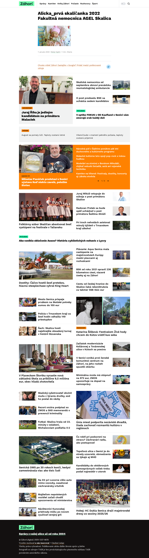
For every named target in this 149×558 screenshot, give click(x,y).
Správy (43, 3)
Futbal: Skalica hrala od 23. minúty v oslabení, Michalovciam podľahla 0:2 (54, 424)
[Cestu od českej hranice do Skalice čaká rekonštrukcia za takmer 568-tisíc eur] (121, 286)
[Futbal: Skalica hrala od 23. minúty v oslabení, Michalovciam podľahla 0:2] (27, 424)
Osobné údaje (58, 543)
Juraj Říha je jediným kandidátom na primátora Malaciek (41, 116)
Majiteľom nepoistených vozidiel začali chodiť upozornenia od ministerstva (55, 497)
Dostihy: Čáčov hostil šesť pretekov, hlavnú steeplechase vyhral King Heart (44, 284)
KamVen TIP (26, 176)
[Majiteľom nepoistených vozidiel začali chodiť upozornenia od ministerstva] (27, 497)
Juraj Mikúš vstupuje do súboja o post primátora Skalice (90, 196)
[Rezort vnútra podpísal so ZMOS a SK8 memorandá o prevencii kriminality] (27, 410)
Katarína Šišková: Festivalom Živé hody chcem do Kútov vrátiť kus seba (101, 333)
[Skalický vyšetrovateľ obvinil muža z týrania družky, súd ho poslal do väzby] (27, 396)
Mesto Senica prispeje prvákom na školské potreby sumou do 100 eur (54, 302)
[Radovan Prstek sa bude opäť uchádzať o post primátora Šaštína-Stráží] (121, 211)
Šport (95, 3)
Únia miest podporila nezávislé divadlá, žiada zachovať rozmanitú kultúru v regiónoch (101, 425)
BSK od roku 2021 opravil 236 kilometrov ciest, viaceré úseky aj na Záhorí (93, 272)
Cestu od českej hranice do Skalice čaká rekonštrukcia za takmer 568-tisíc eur (92, 286)
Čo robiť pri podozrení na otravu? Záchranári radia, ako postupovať (91, 439)
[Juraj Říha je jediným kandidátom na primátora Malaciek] (46, 90)
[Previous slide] (98, 181)
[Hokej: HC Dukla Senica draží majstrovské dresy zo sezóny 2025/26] (103, 493)
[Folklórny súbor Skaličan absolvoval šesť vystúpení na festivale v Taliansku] (46, 207)
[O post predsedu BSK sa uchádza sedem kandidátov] (121, 99)
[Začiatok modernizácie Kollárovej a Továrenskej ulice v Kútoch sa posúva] (121, 346)
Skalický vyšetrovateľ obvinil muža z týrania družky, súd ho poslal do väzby (55, 396)
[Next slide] (108, 181)
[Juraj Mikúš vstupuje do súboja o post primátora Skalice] (121, 196)
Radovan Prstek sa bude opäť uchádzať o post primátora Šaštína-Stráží (91, 211)
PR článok (81, 111)
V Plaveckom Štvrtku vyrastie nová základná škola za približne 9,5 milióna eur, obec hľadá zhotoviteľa (44, 378)
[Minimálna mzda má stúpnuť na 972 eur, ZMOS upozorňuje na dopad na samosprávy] (121, 379)
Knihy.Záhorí (63, 3)
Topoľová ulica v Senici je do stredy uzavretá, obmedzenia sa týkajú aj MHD (93, 454)
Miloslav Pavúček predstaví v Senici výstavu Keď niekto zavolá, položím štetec (45, 182)
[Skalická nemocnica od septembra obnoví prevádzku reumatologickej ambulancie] (121, 85)
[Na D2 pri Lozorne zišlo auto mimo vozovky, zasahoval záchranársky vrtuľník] (27, 483)
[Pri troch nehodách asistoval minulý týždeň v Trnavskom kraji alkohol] (121, 225)
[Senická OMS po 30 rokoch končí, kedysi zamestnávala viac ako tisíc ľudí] (46, 450)
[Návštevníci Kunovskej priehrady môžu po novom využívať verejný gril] (27, 511)
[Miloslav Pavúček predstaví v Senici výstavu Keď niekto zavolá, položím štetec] (46, 159)
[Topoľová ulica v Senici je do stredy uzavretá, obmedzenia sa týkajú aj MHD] (121, 454)
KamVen (52, 3)
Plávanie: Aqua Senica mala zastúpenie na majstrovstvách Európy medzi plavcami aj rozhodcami (92, 255)
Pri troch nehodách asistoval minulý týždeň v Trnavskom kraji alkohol (93, 225)
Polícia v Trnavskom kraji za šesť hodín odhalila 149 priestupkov (54, 316)
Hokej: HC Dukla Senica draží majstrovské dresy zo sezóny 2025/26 (103, 512)
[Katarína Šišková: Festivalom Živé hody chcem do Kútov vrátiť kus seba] (103, 311)
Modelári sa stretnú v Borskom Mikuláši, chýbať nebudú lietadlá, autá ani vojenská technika (98, 166)
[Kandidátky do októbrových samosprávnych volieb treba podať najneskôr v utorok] (121, 468)
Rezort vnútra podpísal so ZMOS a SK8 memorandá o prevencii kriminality (54, 410)
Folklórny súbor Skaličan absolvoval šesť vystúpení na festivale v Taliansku (45, 226)
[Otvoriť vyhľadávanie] (128, 3)
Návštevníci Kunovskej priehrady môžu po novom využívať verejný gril (53, 511)
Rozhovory (85, 3)
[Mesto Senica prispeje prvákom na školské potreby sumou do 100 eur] (27, 302)
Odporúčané (27, 108)
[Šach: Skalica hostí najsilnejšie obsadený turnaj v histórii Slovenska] (27, 331)
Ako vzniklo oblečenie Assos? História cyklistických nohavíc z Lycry (62, 240)
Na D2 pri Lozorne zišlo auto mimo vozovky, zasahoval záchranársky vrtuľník (55, 483)
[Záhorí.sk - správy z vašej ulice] (26, 3)
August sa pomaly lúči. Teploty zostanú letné (43, 135)
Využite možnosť (34, 543)
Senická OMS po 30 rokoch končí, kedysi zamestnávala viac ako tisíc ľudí (44, 469)
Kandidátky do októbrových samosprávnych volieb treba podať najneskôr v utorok (93, 468)
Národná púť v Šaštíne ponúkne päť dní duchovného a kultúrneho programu (97, 150)
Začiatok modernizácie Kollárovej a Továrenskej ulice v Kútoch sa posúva (91, 346)
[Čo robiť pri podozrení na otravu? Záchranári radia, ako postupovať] (121, 439)
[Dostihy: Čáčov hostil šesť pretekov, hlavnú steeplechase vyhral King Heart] (46, 265)
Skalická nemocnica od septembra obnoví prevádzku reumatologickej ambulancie (93, 85)
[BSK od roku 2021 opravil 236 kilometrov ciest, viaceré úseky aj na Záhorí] (121, 272)
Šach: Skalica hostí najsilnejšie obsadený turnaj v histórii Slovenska (54, 331)
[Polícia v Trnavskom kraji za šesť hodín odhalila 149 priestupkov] (27, 316)
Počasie (75, 3)
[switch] (123, 3)
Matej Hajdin (55, 52)
